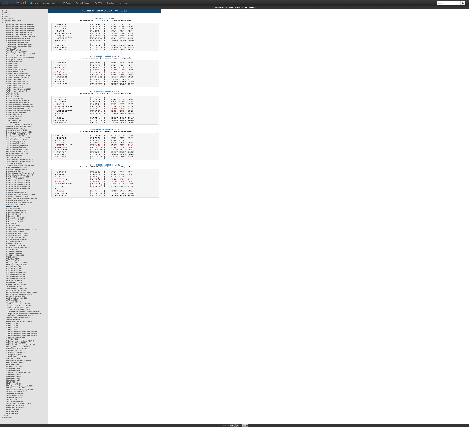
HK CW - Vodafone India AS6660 (17, 149)
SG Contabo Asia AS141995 (15, 353)
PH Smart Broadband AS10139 (16, 337)
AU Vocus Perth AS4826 (14, 99)
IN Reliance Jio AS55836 (14, 220)
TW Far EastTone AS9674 (14, 397)
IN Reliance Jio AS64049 (14, 222)
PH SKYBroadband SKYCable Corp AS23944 (21, 331)
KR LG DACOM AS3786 (14, 280)
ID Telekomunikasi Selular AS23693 (18, 187)
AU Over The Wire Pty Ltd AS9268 (17, 73)
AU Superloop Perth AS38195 (16, 79)
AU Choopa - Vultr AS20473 (15, 56)
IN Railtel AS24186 (12, 216)
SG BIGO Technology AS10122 (16, 349)
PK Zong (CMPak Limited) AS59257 (18, 347)
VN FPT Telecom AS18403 (15, 405)
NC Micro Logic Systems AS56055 (18, 308)
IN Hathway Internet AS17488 (16, 212)
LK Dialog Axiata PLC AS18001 (16, 288)
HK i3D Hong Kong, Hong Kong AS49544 (20, 165)
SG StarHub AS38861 (13, 376)
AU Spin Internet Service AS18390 (18, 75)
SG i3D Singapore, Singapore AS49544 (19, 386)
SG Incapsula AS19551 (14, 355)
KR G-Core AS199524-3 (14, 271)
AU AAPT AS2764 (12, 48)
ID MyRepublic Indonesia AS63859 (18, 177)
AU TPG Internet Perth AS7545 (16, 91)
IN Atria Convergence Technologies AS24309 (21, 198)
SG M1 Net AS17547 (13, 358)
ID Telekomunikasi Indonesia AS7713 (19, 181)
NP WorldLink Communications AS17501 (20, 315)
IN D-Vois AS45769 (14, 206)
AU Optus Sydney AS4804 (15, 71)
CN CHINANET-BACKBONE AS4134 (18, 134)
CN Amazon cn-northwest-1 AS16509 (19, 132)
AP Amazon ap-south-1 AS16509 (17, 42)
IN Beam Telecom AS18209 (15, 204)
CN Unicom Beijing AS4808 (15, 142)
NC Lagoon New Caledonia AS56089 (18, 306)
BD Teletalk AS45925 (13, 122)
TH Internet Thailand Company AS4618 (19, 390)
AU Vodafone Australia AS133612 (17, 101)
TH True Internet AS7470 (14, 396)
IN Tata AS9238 (11, 228)
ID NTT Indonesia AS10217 (15, 179)
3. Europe (5, 17)
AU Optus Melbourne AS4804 (16, 69)
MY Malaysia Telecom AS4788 (16, 298)
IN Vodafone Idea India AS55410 (17, 233)
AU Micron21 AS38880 (14, 62)
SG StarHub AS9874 (13, 380)
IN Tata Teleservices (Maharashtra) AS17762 (21, 230)
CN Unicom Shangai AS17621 (16, 147)
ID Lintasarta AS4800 (13, 171)
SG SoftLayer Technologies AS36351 (18, 372)
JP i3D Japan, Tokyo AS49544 (16, 265)
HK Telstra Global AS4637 (15, 163)
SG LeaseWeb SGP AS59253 (16, 356)
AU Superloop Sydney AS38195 (17, 81)
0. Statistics (6, 11)
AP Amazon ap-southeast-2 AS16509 (19, 46)
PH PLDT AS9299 (12, 323)
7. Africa (5, 415)
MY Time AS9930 (12, 300)
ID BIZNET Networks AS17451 (16, 167)
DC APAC (98, 3)
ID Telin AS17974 (12, 190)
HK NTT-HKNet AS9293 (14, 157)
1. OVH (4, 13)
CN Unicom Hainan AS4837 (15, 144)
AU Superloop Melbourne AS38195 (18, 77)
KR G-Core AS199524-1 (14, 267)
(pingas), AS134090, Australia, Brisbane (20, 24)
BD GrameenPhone (12, 118)
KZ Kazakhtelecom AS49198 (16, 284)
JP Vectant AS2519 (12, 261)
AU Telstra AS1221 (12, 93)
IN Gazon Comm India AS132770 (17, 210)
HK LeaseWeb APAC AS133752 (17, 153)
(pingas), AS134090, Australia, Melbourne (20, 26)
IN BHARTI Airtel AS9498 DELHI (17, 200)
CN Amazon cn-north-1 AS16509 (17, 130)
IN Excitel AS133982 (13, 208)
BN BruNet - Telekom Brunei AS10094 (19, 124)
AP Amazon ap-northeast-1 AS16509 (18, 38)
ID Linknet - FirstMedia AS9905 (16, 169)
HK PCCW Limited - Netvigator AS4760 (19, 159)
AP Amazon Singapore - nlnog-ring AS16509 (21, 36)
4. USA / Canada (7, 19)
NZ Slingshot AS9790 (13, 319)
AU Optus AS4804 (12, 63)
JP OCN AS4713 (11, 257)
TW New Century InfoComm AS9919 (18, 403)
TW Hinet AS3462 (12, 399)
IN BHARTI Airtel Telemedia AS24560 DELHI (21, 202)
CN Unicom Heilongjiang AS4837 (17, 146)
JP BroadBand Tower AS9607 (16, 245)
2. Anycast (5, 15)
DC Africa (111, 3)
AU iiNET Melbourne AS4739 (16, 112)
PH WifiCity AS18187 (13, 339)
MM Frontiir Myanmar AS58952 (16, 290)
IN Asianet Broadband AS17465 (17, 196)
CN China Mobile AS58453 (15, 136)
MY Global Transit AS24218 (15, 296)
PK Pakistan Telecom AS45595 (16, 343)
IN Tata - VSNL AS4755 (14, 226)
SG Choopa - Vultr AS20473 (15, 351)
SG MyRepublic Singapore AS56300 (18, 360)
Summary (123, 3)
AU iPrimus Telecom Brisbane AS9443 (19, 105)
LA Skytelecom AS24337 (14, 286)
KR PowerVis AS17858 (14, 282)
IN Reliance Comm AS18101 (16, 218)
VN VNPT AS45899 (12, 409)
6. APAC (5, 22)
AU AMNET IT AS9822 (13, 50)
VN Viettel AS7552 (12, 411)
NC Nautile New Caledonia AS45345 (18, 310)
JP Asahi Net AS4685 (13, 243)
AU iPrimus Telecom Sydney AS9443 (19, 110)
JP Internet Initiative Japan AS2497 (18, 247)
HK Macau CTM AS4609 (14, 155)
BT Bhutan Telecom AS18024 (16, 128)
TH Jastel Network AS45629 (15, 392)
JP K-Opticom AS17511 (14, 249)
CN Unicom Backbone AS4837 (16, 140)
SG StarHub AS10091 (13, 374)
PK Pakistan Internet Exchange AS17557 (20, 341)
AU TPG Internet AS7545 (14, 85)
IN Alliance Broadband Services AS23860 (20, 194)
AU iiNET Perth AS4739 (14, 114)
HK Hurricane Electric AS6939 (16, 151)
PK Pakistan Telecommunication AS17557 (20, 345)
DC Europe (67, 3)
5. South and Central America (12, 21)
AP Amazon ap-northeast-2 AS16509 (18, 40)
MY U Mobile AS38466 (13, 302)
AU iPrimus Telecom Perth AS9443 (18, 108)
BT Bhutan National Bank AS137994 (18, 126)
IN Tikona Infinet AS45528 (15, 231)
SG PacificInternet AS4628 (15, 362)
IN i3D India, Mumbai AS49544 (16, 239)
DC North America (83, 3)
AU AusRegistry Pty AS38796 (16, 52)
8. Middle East (7, 417)
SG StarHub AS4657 (13, 378)
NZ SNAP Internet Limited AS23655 (18, 317)
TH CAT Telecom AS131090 (15, 388)
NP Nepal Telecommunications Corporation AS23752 (24, 313)
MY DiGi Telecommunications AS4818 (19, 294)
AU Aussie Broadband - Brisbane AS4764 (20, 54)
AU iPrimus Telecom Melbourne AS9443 (20, 106)
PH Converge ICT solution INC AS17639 (19, 321)
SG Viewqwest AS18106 (14, 384)
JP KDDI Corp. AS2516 (14, 251)
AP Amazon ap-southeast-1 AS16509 (19, 44)
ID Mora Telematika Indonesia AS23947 (19, 175)
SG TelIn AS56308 (12, 382)
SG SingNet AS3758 (13, 368)
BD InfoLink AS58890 (13, 120)
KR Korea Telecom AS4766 (15, 274)
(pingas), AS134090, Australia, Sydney (19, 32)
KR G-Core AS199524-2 (14, 269)
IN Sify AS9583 (11, 224)
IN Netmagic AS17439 (13, 214)
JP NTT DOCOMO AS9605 (15, 255)
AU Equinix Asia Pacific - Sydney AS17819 (20, 58)
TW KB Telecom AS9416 (14, 401)
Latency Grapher (41, 3)
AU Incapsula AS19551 (14, 60)
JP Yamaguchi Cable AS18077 (16, 263)
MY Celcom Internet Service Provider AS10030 (22, 292)
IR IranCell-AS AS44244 (14, 241)
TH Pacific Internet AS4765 (15, 394)
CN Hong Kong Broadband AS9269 (18, 138)
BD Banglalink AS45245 (14, 116)
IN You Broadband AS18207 (15, 237)
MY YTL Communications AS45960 (18, 304)
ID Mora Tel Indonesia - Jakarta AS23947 (20, 173)
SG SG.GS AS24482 (13, 364)
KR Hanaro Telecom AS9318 (16, 272)
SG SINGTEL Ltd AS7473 (14, 366)
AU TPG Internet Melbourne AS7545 (18, 89)
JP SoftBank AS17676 (13, 259)
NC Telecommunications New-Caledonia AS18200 (23, 312)
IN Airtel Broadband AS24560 (16, 192)
